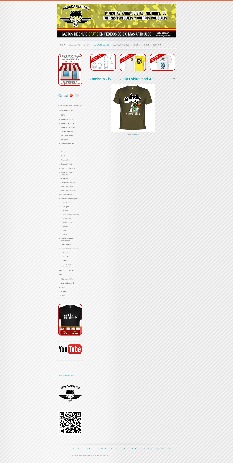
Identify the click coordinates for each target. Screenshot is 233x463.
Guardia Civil (67, 253)
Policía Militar (65, 139)
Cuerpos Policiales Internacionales (66, 266)
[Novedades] (71, 95)
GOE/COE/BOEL (67, 203)
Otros (65, 261)
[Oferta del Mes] (70, 320)
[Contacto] (70, 69)
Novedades (63, 291)
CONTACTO (157, 45)
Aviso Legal (89, 449)
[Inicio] (60, 95)
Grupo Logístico (66, 160)
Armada (65, 226)
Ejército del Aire (67, 222)
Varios (65, 235)
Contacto (171, 449)
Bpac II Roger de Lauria (68, 123)
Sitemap (62, 295)
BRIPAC (63, 115)
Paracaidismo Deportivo (68, 190)
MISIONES (136, 45)
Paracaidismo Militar (67, 186)
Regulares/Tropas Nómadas (71, 214)
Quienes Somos (77, 449)
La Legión (66, 207)
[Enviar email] (66, 95)
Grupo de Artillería (66, 164)
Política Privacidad (102, 449)
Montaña (66, 211)
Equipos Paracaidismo (68, 182)
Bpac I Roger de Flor (67, 119)
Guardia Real (67, 218)
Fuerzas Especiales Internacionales (67, 240)
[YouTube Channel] (70, 349)
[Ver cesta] (77, 95)
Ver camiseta (135, 134)
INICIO (62, 45)
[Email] (174, 78)
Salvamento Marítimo (67, 279)
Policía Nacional (67, 257)
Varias (63, 287)
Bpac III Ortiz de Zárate (68, 127)
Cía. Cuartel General (67, 131)
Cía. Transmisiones (67, 148)
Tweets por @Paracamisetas (66, 375)
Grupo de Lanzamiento (68, 168)
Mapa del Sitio (161, 449)
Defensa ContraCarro (67, 144)
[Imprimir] (171, 78)
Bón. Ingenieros (66, 152)
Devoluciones (136, 449)
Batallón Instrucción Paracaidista (67, 173)
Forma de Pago (148, 449)
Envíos (126, 449)
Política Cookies (115, 449)
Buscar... (151, 2)
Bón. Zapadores (66, 156)
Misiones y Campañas (66, 271)
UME (64, 231)
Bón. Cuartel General (67, 135)
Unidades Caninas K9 (67, 283)
